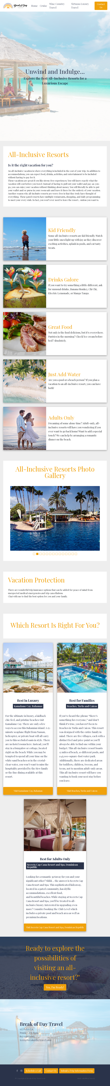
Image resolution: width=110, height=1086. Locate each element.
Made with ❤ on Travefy (86, 1078)
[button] (34, 6)
